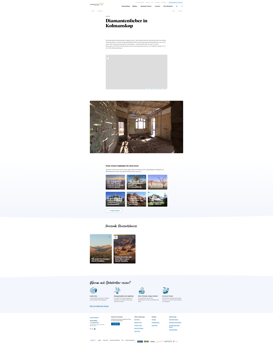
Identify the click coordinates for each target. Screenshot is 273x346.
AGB (122, 340)
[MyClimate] (152, 341)
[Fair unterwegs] (159, 342)
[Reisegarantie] (175, 341)
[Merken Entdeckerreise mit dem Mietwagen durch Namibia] (133, 237)
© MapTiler (152, 88)
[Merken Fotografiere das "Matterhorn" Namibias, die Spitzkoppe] (144, 194)
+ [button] (107, 56)
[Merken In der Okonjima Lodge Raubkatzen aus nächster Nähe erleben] (165, 194)
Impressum (105, 340)
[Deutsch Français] (93, 340)
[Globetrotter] (168, 341)
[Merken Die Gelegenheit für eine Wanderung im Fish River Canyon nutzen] (123, 177)
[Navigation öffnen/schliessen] (177, 6)
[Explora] (140, 342)
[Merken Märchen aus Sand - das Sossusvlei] (165, 177)
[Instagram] (92, 329)
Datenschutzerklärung (115, 340)
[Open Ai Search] (182, 6)
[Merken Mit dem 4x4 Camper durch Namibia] (109, 237)
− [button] (107, 59)
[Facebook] (90, 329)
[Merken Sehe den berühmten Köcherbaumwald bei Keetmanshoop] (144, 177)
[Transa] (146, 341)
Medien (99, 340)
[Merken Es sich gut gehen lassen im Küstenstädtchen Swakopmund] (123, 194)
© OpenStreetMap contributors (160, 88)
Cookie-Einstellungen (130, 340)
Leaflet (147, 88)
